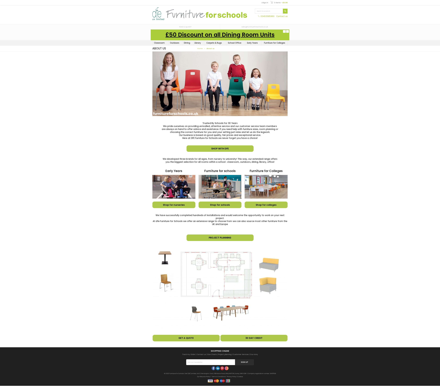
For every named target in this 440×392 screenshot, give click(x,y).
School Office (234, 43)
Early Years (252, 43)
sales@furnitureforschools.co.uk (255, 27)
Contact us (282, 16)
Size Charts (212, 354)
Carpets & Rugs (214, 43)
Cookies (240, 377)
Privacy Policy (231, 377)
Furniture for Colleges (274, 43)
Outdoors (174, 43)
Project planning (225, 354)
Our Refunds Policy (203, 377)
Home (200, 48)
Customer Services (241, 354)
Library (197, 43)
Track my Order (188, 354)
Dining (187, 43)
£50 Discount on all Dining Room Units (220, 35)
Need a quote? (185, 27)
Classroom (159, 43)
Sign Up (244, 362)
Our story (254, 354)
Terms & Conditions (219, 377)
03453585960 (267, 16)
